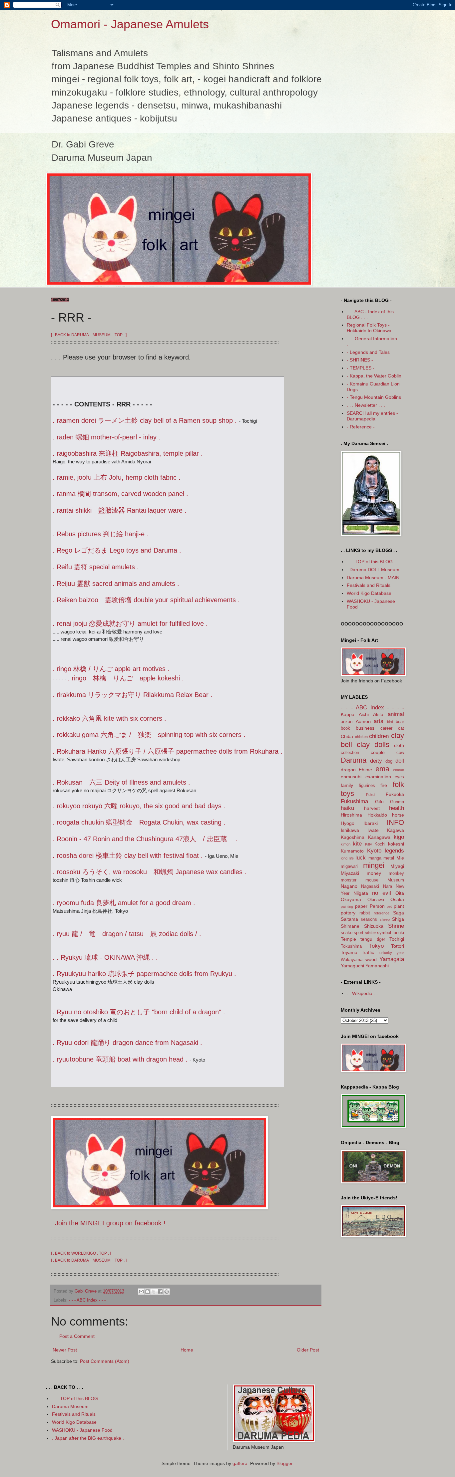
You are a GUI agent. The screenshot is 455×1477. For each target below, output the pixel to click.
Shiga (398, 919)
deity (376, 761)
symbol (384, 932)
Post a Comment (77, 1336)
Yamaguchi (352, 965)
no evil (381, 893)
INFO (395, 822)
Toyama (349, 952)
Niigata (360, 893)
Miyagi (397, 866)
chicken (361, 737)
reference (381, 913)
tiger (381, 939)
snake (346, 932)
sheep (385, 919)
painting (347, 906)
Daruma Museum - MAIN (373, 577)
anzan (346, 721)
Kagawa (395, 830)
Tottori (397, 946)
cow (400, 752)
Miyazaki (350, 873)
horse (398, 815)
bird (390, 722)
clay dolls (373, 744)
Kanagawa (379, 837)
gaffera (239, 1463)
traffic (368, 952)
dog (388, 761)
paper (361, 906)
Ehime (365, 769)
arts (378, 721)
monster (348, 880)
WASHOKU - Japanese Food (82, 1430)
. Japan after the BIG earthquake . (88, 1438)
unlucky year (391, 953)
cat (401, 728)
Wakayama (351, 959)
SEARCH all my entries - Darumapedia (372, 415)
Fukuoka (395, 794)
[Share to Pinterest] (166, 1291)
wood (371, 959)
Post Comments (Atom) (104, 1361)
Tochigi (396, 939)
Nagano (349, 886)
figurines (367, 785)
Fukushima (354, 801)
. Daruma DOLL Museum (373, 569)
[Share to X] (154, 1291)
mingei (373, 865)
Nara (387, 886)
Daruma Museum (70, 1406)
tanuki (398, 932)
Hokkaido (377, 815)
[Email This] (141, 1291)
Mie (400, 858)
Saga (398, 912)
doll (399, 761)
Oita (399, 893)
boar (400, 721)
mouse (371, 880)
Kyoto (374, 851)
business (365, 728)
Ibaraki (370, 823)
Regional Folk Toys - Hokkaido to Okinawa (369, 327)
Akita (378, 714)
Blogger (284, 1463)
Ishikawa (350, 830)
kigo (399, 837)
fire (383, 785)
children (379, 736)
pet (389, 906)
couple (378, 752)
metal (388, 858)
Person (377, 906)
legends (394, 851)
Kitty (368, 844)
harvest (372, 808)
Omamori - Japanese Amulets (130, 24)
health (396, 808)
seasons (369, 919)
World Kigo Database (369, 593)
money (374, 873)
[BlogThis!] (147, 1291)
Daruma (353, 760)
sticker (370, 933)
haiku (347, 808)
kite (357, 844)
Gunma (397, 802)
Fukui (370, 795)
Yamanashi (377, 965)
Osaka (397, 899)
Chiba (347, 736)
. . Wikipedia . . (362, 993)
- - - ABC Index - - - (87, 1300)
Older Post (308, 1350)
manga (374, 858)
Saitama (349, 919)
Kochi (379, 844)
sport (358, 932)
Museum (395, 880)
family (347, 785)
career (386, 728)
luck (360, 858)
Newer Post (65, 1350)
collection (350, 752)
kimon (345, 844)
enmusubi (351, 776)
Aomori (363, 721)
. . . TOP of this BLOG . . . (374, 561)
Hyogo (347, 823)
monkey (396, 873)
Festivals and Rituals (368, 585)
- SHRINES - (360, 360)
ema (382, 769)
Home (187, 1350)
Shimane (350, 926)
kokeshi (396, 844)
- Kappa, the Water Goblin (374, 375)
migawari (349, 866)
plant (399, 906)
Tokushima (351, 946)
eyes (399, 777)
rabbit (364, 913)
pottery (348, 912)
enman (398, 770)
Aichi (364, 714)
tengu (366, 939)
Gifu (379, 801)
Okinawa (375, 899)
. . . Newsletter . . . (366, 405)
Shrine (396, 926)
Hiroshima (351, 815)
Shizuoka (373, 926)
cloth (399, 745)
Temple (348, 939)
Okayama (351, 899)
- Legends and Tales (368, 352)
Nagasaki (370, 886)
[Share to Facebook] (160, 1291)
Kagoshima (352, 837)
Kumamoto (352, 851)
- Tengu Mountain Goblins (374, 397)
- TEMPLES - (360, 367)
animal (396, 714)
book (345, 728)
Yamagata (391, 959)
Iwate (373, 830)
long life (347, 858)
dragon (348, 769)
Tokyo (376, 946)
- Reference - (361, 426)
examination (378, 776)
